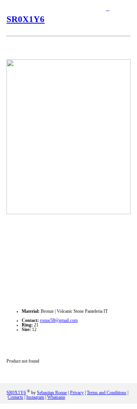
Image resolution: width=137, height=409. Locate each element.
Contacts (15, 397)
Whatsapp (56, 397)
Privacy (77, 392)
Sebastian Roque (52, 392)
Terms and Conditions (106, 392)
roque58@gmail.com (59, 320)
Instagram (35, 397)
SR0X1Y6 (25, 19)
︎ (108, 8)
